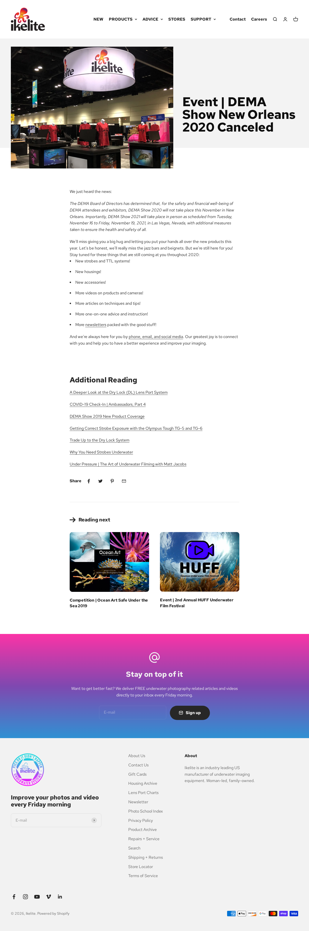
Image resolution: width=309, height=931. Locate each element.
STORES (176, 19)
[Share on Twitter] (100, 481)
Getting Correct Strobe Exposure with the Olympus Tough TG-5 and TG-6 (136, 428)
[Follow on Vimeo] (48, 897)
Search (134, 848)
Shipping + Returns (145, 857)
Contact (238, 19)
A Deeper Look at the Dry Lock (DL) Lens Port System (119, 392)
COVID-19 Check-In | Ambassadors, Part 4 (108, 404)
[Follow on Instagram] (25, 897)
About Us (136, 755)
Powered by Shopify (53, 913)
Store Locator (140, 866)
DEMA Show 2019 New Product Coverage (107, 416)
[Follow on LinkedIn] (60, 897)
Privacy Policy (140, 820)
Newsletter (138, 801)
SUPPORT (201, 19)
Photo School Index (145, 811)
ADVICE (150, 19)
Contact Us (138, 765)
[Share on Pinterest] (112, 481)
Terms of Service (143, 875)
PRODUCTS (121, 19)
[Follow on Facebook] (14, 897)
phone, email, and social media (156, 336)
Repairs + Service (143, 838)
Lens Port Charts (143, 792)
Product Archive (142, 829)
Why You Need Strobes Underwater (101, 452)
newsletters (95, 324)
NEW (98, 19)
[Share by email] (123, 481)
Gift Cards (137, 774)
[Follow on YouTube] (37, 897)
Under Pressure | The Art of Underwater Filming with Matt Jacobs (128, 464)
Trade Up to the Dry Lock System (99, 440)
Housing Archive (142, 783)
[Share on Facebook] (88, 481)
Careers (259, 19)
